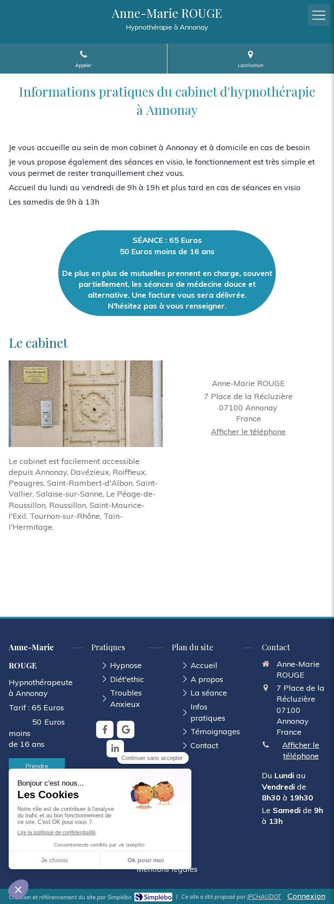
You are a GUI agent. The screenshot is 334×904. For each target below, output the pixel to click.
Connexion (306, 896)
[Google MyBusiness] (125, 729)
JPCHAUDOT (264, 896)
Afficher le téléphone (248, 432)
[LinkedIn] (115, 748)
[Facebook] (105, 729)
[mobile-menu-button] (319, 15)
